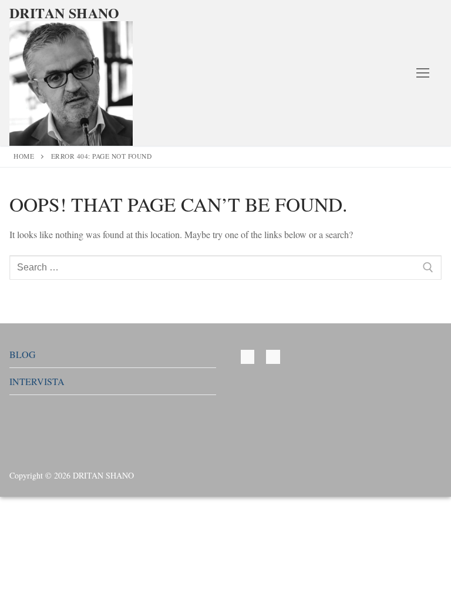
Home (24, 156)
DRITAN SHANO (64, 12)
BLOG (22, 354)
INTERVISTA (37, 381)
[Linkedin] (273, 356)
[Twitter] (247, 356)
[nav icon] (423, 73)
